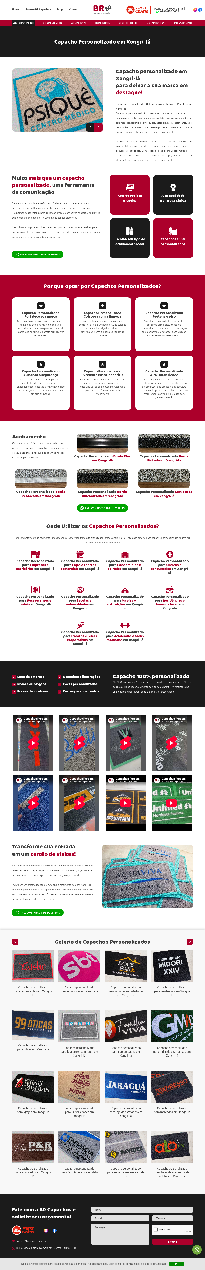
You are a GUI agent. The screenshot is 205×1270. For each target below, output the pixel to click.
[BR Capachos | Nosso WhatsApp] (197, 1250)
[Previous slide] (90, 127)
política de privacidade (154, 1263)
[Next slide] (98, 127)
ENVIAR (172, 1242)
